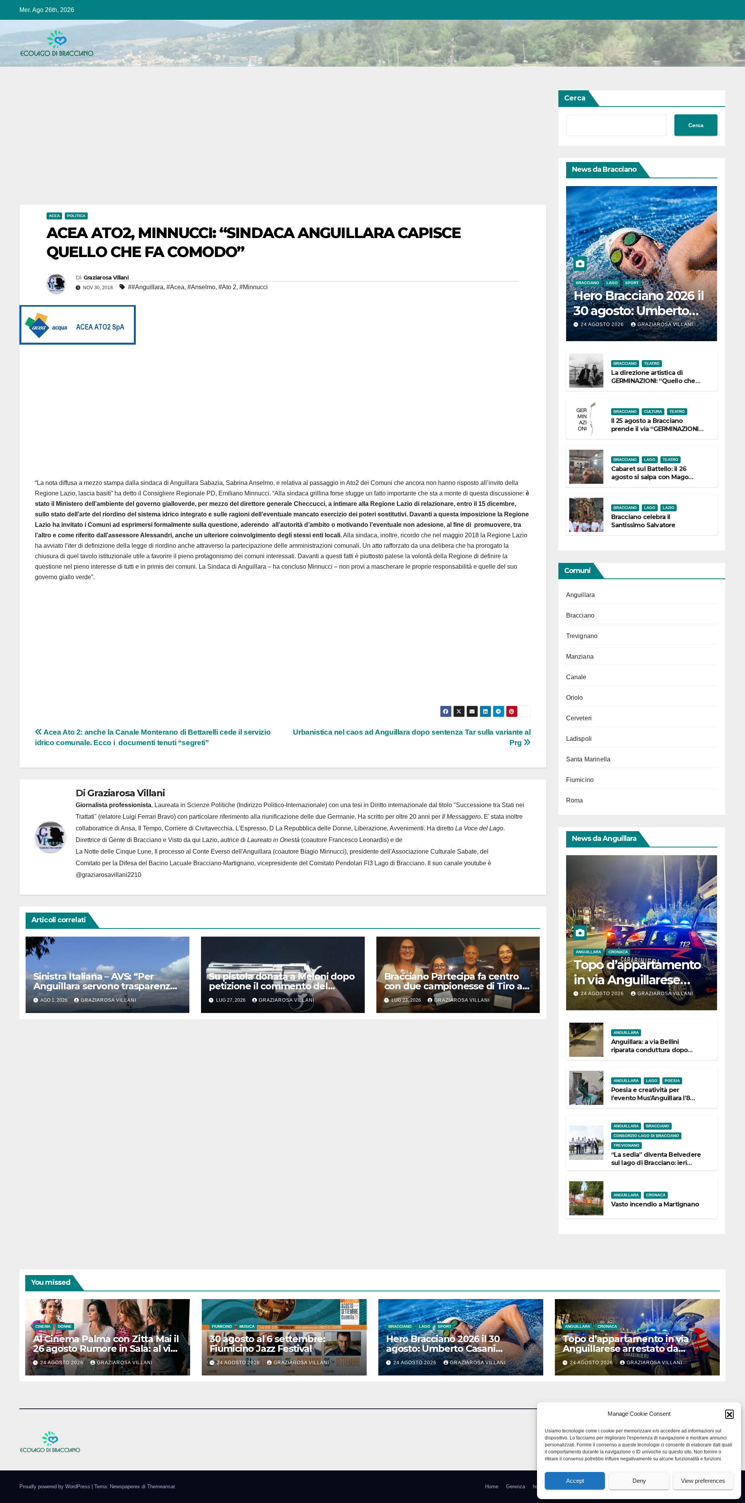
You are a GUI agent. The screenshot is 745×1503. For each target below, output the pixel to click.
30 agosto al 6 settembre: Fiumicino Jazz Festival (267, 1343)
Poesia (672, 1081)
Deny (639, 1480)
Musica (247, 1326)
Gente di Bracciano (135, 840)
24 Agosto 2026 (603, 324)
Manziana (580, 656)
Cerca (575, 98)
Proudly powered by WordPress (55, 1486)
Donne (65, 1326)
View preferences (703, 1480)
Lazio (668, 508)
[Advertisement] (252, 147)
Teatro (652, 363)
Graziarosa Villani (105, 277)
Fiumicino (580, 780)
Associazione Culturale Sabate (434, 851)
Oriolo (574, 697)
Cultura (653, 411)
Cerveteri (579, 718)
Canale (576, 677)
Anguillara (580, 595)
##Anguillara (145, 287)
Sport (632, 283)
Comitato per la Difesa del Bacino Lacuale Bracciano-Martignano (165, 863)
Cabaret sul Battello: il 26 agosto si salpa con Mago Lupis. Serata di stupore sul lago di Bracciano (652, 481)
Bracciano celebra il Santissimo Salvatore (643, 521)
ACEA (54, 216)
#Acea (175, 287)
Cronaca (618, 952)
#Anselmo (201, 287)
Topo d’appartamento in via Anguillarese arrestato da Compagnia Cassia (626, 1348)
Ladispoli (579, 738)
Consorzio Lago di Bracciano (646, 1136)
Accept (575, 1480)
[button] (729, 1414)
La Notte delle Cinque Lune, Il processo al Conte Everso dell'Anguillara (173, 851)
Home (491, 1486)
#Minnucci (253, 287)
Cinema (42, 1326)
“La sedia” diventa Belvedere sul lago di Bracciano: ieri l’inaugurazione (656, 1163)
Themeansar (161, 1486)
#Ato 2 (227, 287)
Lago (612, 283)
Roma (574, 800)
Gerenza (515, 1486)
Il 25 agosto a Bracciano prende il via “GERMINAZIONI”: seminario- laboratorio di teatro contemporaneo (657, 433)
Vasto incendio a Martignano (655, 1204)
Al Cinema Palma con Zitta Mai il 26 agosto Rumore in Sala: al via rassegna (106, 1348)
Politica (76, 216)
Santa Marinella (588, 759)
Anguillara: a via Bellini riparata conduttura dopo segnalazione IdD (649, 1050)
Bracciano (587, 283)
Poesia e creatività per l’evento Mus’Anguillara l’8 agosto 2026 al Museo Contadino (650, 1102)
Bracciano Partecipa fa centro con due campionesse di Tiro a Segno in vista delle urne (453, 986)
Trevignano (582, 636)
